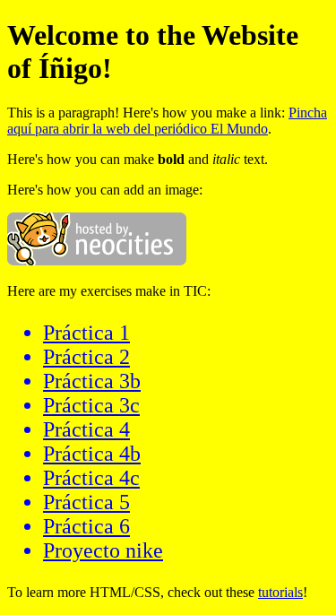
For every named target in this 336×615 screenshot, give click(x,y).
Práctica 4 (86, 429)
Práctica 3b (92, 381)
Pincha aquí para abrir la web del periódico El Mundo (167, 120)
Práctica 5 (86, 502)
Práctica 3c (91, 405)
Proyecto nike (103, 550)
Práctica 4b (92, 453)
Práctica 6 (86, 526)
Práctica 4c (91, 477)
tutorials (280, 592)
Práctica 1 (86, 332)
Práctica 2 (86, 356)
